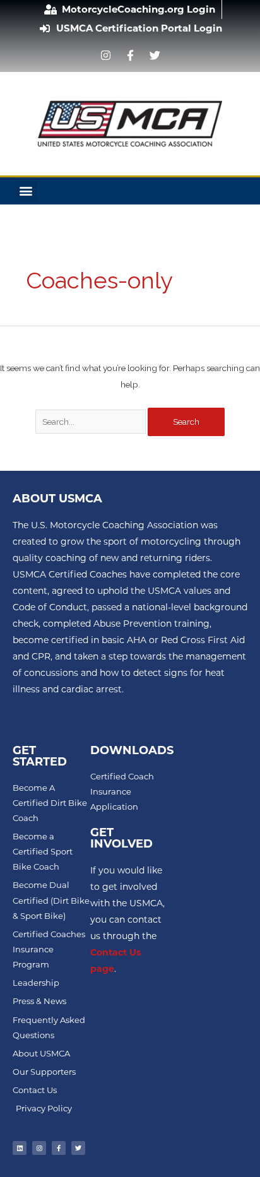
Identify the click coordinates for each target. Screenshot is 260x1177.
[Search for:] (91, 422)
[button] (26, 190)
